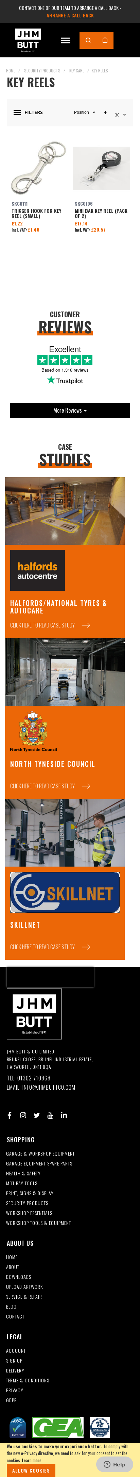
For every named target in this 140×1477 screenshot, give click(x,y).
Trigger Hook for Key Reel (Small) (38, 168)
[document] (70, 1460)
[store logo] (28, 40)
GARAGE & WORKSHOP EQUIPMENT (40, 1153)
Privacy (14, 1390)
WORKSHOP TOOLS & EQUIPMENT (38, 1223)
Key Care (76, 70)
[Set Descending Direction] (105, 112)
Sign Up (14, 1360)
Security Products (42, 70)
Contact (15, 1316)
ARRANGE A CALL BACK (70, 15)
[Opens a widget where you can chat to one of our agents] (114, 1465)
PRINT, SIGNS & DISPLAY (30, 1193)
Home (10, 70)
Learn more (31, 1460)
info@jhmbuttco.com (48, 1087)
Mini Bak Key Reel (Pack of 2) (101, 168)
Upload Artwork (24, 1287)
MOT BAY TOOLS (21, 1183)
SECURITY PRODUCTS (27, 1203)
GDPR (11, 1400)
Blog (11, 1306)
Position (81, 112)
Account (16, 1351)
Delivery (15, 1370)
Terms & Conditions (27, 1380)
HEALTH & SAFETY (23, 1173)
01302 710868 (34, 1078)
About (12, 1267)
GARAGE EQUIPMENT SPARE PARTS (39, 1163)
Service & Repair (24, 1297)
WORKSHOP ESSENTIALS (29, 1213)
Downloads (18, 1277)
